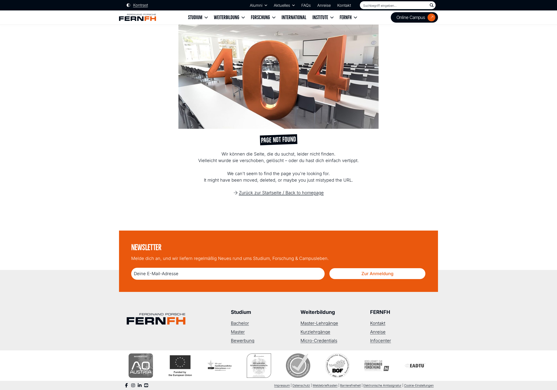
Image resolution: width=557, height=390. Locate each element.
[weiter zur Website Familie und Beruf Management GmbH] (416, 365)
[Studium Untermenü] (206, 17)
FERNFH (346, 17)
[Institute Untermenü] (332, 17)
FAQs (306, 5)
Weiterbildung (226, 17)
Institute (320, 17)
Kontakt (344, 5)
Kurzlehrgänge (315, 332)
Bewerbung (242, 340)
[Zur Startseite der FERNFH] (137, 17)
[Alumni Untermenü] (266, 5)
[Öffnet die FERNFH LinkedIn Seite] (140, 385)
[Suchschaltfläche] (432, 5)
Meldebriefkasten (325, 385)
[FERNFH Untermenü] (355, 17)
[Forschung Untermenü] (273, 17)
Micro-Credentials (318, 340)
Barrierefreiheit (350, 385)
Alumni (256, 5)
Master (238, 332)
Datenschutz (301, 385)
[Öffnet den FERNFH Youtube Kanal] (146, 385)
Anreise (324, 5)
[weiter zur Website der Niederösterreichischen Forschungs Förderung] (377, 365)
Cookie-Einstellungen (419, 385)
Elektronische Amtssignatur (382, 385)
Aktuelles (282, 5)
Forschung (260, 17)
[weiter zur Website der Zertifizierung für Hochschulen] (259, 365)
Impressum (282, 385)
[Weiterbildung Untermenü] (243, 17)
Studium (195, 17)
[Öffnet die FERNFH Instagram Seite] (133, 385)
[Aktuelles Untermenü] (293, 5)
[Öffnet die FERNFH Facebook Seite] (127, 385)
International (294, 17)
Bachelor (240, 323)
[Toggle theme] (137, 5)
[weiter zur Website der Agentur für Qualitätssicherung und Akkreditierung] (141, 365)
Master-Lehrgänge (319, 323)
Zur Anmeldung (377, 273)
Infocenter (380, 340)
